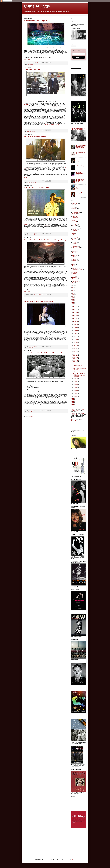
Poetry (73, 252)
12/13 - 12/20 (75, 308)
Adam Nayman (74, 277)
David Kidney (74, 230)
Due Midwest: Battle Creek (32, 69)
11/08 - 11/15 (75, 315)
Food (73, 265)
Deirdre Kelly (31, 64)
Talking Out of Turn (75, 238)
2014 (73, 398)
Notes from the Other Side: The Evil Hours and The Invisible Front (44, 353)
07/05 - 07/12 (75, 342)
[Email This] (45, 62)
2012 (73, 401)
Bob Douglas (29, 411)
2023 (73, 291)
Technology (74, 276)
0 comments (39, 62)
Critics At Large (37, 6)
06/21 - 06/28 (75, 345)
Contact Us (73, 15)
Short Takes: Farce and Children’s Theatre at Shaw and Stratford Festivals (80, 147)
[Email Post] (43, 62)
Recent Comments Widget (82, 432)
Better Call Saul (54, 106)
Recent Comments (38, 15)
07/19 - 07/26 (75, 339)
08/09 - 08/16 (75, 334)
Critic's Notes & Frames (76, 247)
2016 (73, 302)
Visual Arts (74, 225)
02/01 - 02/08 (75, 390)
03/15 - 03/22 (75, 381)
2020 (73, 296)
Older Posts (65, 414)
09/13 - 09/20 (75, 327)
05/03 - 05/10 (75, 355)
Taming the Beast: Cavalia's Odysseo (35, 20)
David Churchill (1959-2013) (57, 15)
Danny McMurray (75, 239)
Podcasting (74, 273)
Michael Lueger (75, 235)
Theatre (33, 347)
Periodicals (74, 259)
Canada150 (74, 248)
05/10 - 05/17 (75, 354)
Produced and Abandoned (76, 263)
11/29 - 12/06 (75, 311)
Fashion (73, 264)
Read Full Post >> (27, 59)
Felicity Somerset (75, 278)
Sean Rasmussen (75, 281)
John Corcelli (74, 213)
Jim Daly (73, 282)
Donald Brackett (75, 217)
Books (32, 411)
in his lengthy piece (45, 225)
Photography (74, 243)
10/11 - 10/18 (75, 321)
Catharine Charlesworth (76, 261)
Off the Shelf (74, 250)
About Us (67, 15)
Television (33, 131)
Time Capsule (74, 272)
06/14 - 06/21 (75, 346)
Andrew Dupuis (75, 260)
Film (27, 234)
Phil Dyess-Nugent (30, 182)
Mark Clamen (29, 131)
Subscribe (79, 15)
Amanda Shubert (75, 246)
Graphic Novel (74, 251)
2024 (73, 290)
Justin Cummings (75, 215)
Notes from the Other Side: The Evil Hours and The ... (79, 376)
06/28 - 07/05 (75, 343)
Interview (73, 220)
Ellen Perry (74, 267)
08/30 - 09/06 (75, 330)
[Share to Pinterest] (50, 62)
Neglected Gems (31, 234)
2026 (73, 287)
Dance (28, 64)
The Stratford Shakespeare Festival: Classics (80, 173)
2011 (73, 402)
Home (24, 15)
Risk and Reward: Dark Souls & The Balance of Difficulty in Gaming (45, 240)
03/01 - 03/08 (75, 384)
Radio (73, 280)
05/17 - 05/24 (75, 352)
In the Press (29, 15)
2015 (73, 303)
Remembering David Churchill (77, 269)
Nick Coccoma (74, 241)
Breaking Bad (26, 104)
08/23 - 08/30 (75, 331)
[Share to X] (48, 62)
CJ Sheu (73, 233)
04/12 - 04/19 (75, 360)
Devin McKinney (75, 237)
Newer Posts (26, 414)
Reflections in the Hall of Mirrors (77, 274)
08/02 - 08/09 (75, 336)
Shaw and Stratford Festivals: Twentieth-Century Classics (80, 160)
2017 (73, 300)
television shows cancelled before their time (51, 124)
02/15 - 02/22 (75, 387)
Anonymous (73, 409)
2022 (73, 293)
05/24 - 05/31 (75, 351)
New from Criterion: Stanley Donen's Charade (79, 180)
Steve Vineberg (29, 347)
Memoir (73, 256)
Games (73, 234)
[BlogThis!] (47, 62)
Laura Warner (74, 242)
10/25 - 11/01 (75, 318)
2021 (73, 294)
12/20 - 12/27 (75, 306)
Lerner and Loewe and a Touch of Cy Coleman (38, 301)
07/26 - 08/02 (75, 337)
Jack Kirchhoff (74, 255)
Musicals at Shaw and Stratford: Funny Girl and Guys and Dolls (80, 166)
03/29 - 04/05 (75, 378)
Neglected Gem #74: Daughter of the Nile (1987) (39, 187)
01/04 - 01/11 (75, 396)
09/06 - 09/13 (75, 328)
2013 (73, 399)
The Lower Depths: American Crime (35, 137)
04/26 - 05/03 (75, 357)
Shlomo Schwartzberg (37, 234)
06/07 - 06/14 (75, 348)
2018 (73, 299)
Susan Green (74, 229)
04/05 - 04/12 (75, 361)
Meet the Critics (47, 15)
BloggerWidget (83, 197)
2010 (73, 404)
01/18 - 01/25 (75, 393)
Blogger (73, 859)
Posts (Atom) (31, 416)
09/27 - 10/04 (75, 324)
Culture (73, 211)
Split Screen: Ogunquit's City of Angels (79, 187)
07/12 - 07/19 (75, 340)
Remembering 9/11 (75, 268)
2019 (73, 297)
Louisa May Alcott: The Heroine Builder (80, 193)
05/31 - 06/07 (75, 349)
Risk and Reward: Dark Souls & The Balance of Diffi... (79, 371)
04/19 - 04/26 (75, 358)
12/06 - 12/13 (75, 309)
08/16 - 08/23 (75, 333)
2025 (73, 288)
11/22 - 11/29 (75, 312)
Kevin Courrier (74, 208)
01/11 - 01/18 (75, 394)
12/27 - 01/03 (75, 305)
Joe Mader (74, 254)
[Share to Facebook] (49, 62)
